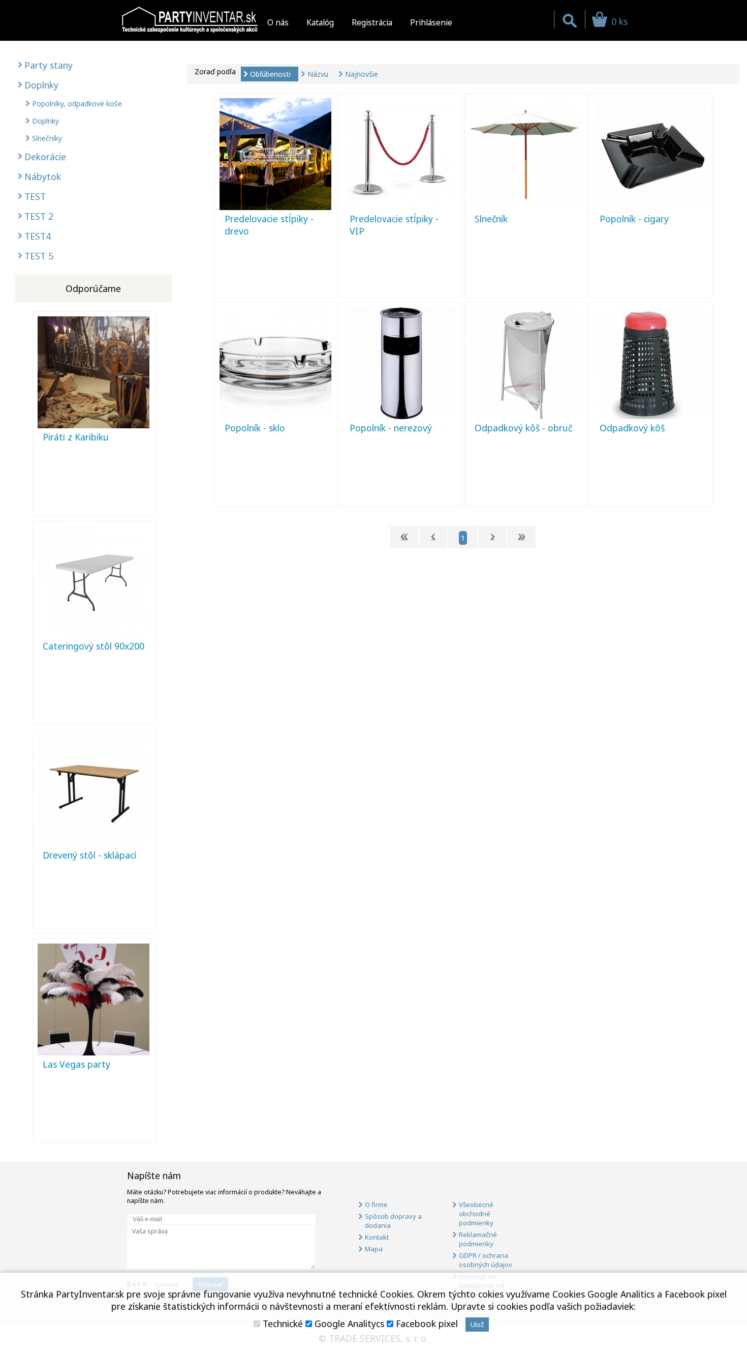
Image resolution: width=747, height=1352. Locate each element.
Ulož (477, 1324)
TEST (35, 196)
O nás (278, 22)
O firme (376, 1204)
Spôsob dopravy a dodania (393, 1221)
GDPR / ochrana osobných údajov (485, 1260)
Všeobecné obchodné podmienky (476, 1213)
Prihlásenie (431, 22)
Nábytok (42, 176)
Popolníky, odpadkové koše (77, 103)
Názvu (317, 74)
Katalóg (320, 22)
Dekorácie (45, 157)
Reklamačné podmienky (478, 1239)
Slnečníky (47, 138)
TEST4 (37, 236)
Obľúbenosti (270, 74)
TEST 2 (38, 216)
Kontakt (377, 1237)
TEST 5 (38, 256)
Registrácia (372, 22)
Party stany (48, 65)
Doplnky (41, 85)
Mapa (374, 1248)
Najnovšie (361, 74)
